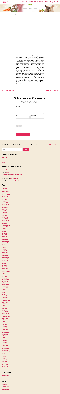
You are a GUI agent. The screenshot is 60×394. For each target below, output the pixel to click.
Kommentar (18, 106)
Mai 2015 (4, 323)
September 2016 (6, 300)
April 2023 (4, 215)
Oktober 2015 (5, 315)
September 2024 (6, 194)
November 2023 (5, 206)
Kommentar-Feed (6, 387)
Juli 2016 (4, 303)
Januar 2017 (5, 297)
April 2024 (4, 199)
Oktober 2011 (5, 368)
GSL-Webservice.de (53, 145)
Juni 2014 (4, 337)
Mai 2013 (4, 358)
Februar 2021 (5, 252)
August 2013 (5, 353)
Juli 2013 (4, 355)
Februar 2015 (5, 327)
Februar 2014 (5, 343)
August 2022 (5, 226)
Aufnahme (36, 1)
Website (17, 120)
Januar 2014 (5, 345)
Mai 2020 (4, 263)
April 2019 (4, 276)
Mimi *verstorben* (14, 178)
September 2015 (6, 316)
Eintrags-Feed (5, 386)
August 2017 (5, 287)
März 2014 (4, 342)
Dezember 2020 (5, 255)
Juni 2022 (4, 230)
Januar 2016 (5, 311)
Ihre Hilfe (46, 1)
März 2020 (4, 266)
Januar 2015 (5, 329)
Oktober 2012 (5, 364)
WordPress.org (5, 389)
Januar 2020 (5, 270)
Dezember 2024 (5, 191)
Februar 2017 (5, 295)
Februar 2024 (5, 202)
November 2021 (5, 241)
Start (23, 1)
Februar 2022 (5, 236)
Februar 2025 (5, 189)
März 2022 (4, 234)
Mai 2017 (4, 292)
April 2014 (4, 340)
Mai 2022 (4, 231)
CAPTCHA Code (19, 130)
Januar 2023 (5, 218)
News (3, 377)
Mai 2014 (4, 339)
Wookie (3, 162)
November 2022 (5, 222)
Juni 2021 (4, 247)
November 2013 (5, 348)
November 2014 (5, 332)
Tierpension (41, 1)
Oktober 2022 (5, 223)
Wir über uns (52, 1)
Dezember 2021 (5, 239)
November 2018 (5, 279)
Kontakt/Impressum (53, 2)
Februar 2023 (5, 217)
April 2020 (4, 265)
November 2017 (5, 284)
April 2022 (4, 233)
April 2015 (4, 324)
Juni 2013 (4, 356)
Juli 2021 (4, 246)
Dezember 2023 (5, 204)
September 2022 (6, 225)
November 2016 (5, 299)
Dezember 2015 (5, 313)
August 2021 (5, 244)
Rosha (7, 172)
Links (57, 1)
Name (17, 115)
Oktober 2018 (5, 281)
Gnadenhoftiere (5, 375)
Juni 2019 (4, 273)
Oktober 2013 (5, 350)
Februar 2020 (5, 268)
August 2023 (5, 209)
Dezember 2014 (5, 331)
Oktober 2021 (5, 242)
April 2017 (4, 294)
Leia (3, 159)
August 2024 (5, 196)
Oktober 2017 (5, 286)
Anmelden (4, 384)
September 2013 (6, 351)
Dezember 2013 (5, 347)
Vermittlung (31, 1)
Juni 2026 (4, 188)
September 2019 (6, 271)
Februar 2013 (5, 363)
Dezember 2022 (5, 220)
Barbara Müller (5, 174)
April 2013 (4, 359)
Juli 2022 (4, 228)
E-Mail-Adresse (33, 115)
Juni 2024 (4, 198)
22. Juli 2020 (33, 10)
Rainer (7, 169)
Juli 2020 (4, 262)
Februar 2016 (5, 310)
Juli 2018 (4, 283)
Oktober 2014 (5, 334)
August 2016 (5, 302)
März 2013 (4, 361)
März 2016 (4, 308)
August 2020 (5, 260)
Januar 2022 (5, 238)
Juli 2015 (4, 319)
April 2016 (4, 307)
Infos (26, 1)
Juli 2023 (4, 210)
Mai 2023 (4, 214)
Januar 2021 (5, 254)
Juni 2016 (4, 305)
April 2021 (4, 250)
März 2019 (4, 278)
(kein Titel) (4, 157)
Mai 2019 (4, 275)
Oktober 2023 (5, 207)
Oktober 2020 (5, 258)
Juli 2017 (4, 289)
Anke (28, 10)
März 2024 (4, 201)
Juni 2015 (4, 321)
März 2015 (4, 326)
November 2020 (6, 257)
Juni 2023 (4, 212)
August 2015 (5, 318)
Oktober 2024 (5, 193)
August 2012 (5, 366)
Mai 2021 (4, 249)
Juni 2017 (4, 291)
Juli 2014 (4, 335)
